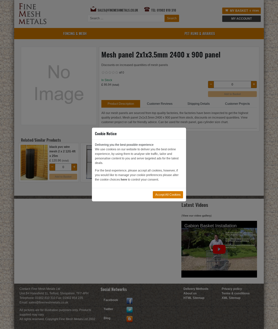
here (124, 179)
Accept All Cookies (168, 194)
